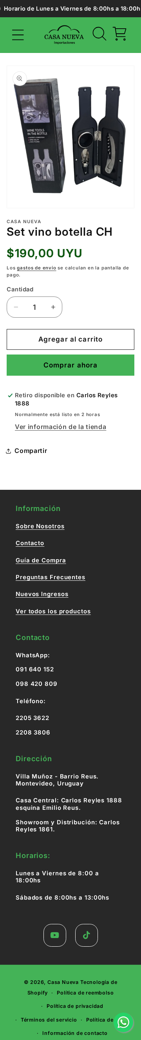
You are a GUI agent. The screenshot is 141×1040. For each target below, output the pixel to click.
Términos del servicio (49, 1020)
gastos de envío (36, 268)
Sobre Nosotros (40, 526)
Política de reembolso (85, 993)
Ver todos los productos (53, 611)
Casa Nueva (63, 982)
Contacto (30, 543)
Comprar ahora (70, 365)
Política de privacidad (75, 1006)
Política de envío (108, 1020)
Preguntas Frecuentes (50, 577)
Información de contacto (75, 1033)
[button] (18, 35)
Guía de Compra (41, 560)
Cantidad (20, 289)
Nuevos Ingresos (42, 594)
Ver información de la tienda (60, 427)
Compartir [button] (30, 451)
